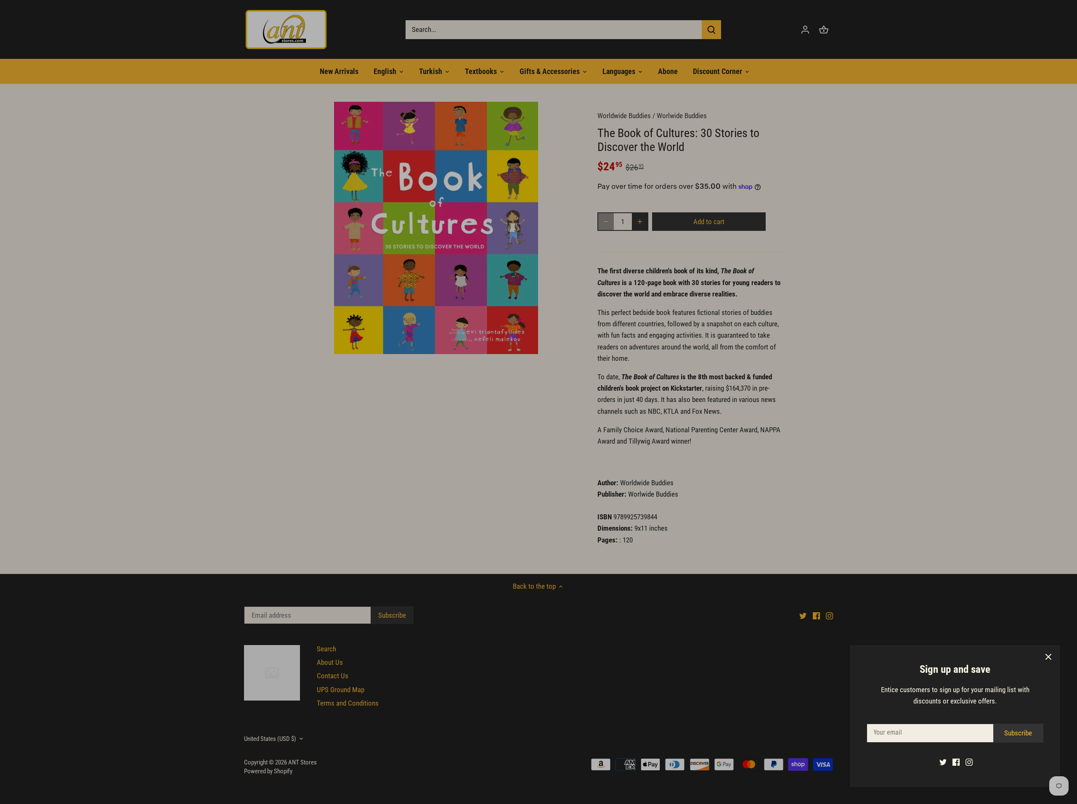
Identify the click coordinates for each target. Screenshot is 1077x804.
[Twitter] (943, 762)
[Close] (1048, 657)
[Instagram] (969, 762)
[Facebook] (956, 762)
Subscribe (1018, 733)
